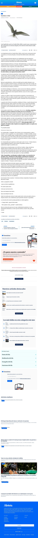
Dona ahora (18, 6)
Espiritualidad (6, 518)
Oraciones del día (7, 365)
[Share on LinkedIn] (31, 50)
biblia (3, 446)
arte (2, 221)
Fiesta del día (6, 354)
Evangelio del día (7, 362)
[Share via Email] (34, 50)
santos (3, 400)
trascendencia (11, 221)
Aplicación (15, 518)
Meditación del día (7, 358)
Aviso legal (23, 534)
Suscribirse (19, 525)
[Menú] (7, 2)
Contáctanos (28, 534)
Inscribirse (4, 244)
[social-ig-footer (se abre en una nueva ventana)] (21, 531)
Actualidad (5, 517)
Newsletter (16, 517)
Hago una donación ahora (7, 259)
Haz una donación (12, 534)
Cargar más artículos (19, 313)
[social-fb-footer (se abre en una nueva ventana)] (18, 531)
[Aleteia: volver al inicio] (19, 2)
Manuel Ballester (12, 17)
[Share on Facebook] (29, 50)
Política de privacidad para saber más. (20, 242)
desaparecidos (4, 428)
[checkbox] (2, 242)
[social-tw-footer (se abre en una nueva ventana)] (19, 531)
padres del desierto (5, 482)
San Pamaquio (22, 4)
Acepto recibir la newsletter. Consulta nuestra (14, 242)
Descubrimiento (3, 11)
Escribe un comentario (19, 278)
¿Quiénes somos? (18, 534)
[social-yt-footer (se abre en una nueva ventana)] (16, 531)
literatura (6, 221)
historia (3, 463)
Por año (26, 517)
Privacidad (32, 534)
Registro (8, 6)
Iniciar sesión (19, 528)
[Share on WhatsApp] (36, 50)
